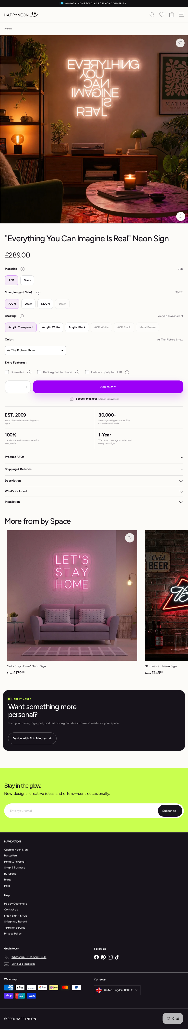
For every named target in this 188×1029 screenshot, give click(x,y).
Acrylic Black (77, 327)
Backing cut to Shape (60, 372)
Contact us (11, 909)
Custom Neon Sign (16, 849)
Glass (27, 280)
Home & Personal (14, 861)
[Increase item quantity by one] (27, 386)
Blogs (7, 879)
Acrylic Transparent (20, 327)
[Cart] (171, 15)
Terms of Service (14, 927)
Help (7, 885)
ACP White (101, 327)
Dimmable (20, 372)
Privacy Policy (13, 933)
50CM (62, 303)
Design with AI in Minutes (30, 738)
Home (8, 28)
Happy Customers (15, 903)
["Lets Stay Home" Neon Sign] (72, 604)
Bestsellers (10, 855)
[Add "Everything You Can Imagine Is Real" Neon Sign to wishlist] (180, 43)
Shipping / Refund (15, 921)
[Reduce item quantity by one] (9, 386)
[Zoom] (180, 216)
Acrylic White (50, 327)
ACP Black (124, 327)
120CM (45, 303)
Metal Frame (147, 327)
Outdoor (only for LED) (109, 372)
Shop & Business (14, 867)
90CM (28, 303)
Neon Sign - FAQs (15, 915)
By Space (10, 873)
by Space (55, 521)
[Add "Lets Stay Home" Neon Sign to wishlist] (129, 537)
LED (11, 280)
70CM (12, 303)
